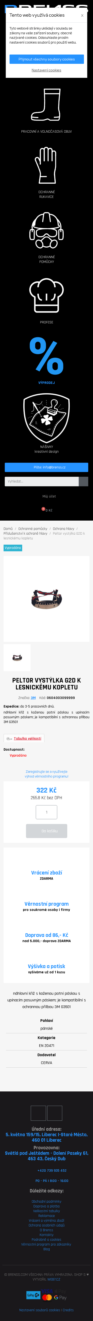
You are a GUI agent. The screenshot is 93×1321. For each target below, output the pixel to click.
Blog (46, 1249)
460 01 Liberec (47, 1140)
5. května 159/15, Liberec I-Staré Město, (47, 1134)
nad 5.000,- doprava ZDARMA (46, 941)
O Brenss (46, 1230)
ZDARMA (46, 878)
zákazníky (63, 1244)
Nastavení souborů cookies (39, 1310)
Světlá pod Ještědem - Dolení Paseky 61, (46, 1153)
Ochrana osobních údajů (47, 1225)
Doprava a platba (46, 1206)
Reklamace (46, 1215)
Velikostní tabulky (46, 1211)
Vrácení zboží (46, 872)
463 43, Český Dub (47, 1158)
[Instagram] (54, 1113)
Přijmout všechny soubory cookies (47, 59)
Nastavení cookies (46, 70)
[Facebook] (38, 1113)
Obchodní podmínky (46, 1201)
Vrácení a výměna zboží (46, 1220)
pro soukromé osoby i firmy (46, 909)
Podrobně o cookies (46, 1239)
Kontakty (46, 1234)
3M (33, 697)
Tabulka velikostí (27, 738)
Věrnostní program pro (38, 1244)
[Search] (83, 481)
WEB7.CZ (53, 1279)
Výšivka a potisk (46, 966)
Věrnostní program (47, 904)
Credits (68, 1310)
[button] (46, 102)
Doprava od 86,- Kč (46, 935)
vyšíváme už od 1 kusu (46, 972)
